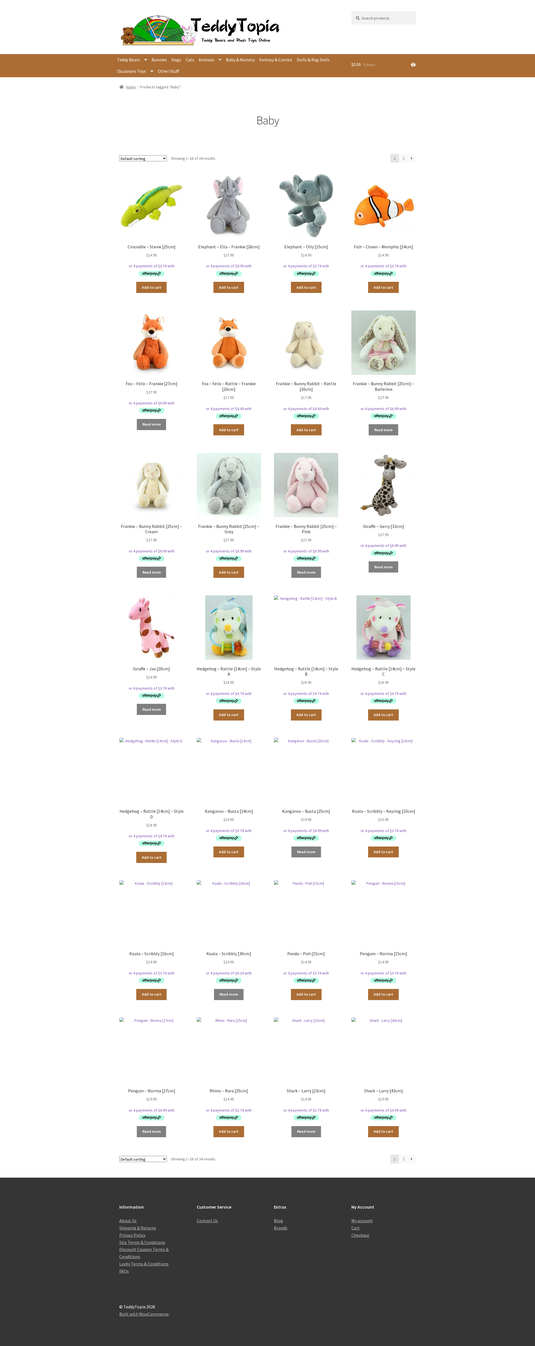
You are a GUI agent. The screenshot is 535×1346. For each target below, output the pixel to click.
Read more (151, 424)
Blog (278, 1220)
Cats (190, 59)
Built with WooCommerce (144, 1314)
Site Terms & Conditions (142, 1242)
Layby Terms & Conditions (144, 1264)
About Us (128, 1220)
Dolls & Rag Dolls (313, 59)
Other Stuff (168, 71)
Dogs (176, 59)
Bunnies (159, 59)
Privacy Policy (132, 1235)
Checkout (360, 1235)
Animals (206, 59)
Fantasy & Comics (275, 59)
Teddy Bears (128, 59)
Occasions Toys (131, 71)
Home (131, 86)
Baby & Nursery (240, 59)
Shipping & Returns (137, 1228)
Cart (355, 1228)
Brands (280, 1228)
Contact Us (207, 1220)
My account (362, 1220)
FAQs (124, 1271)
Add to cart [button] (151, 287)
